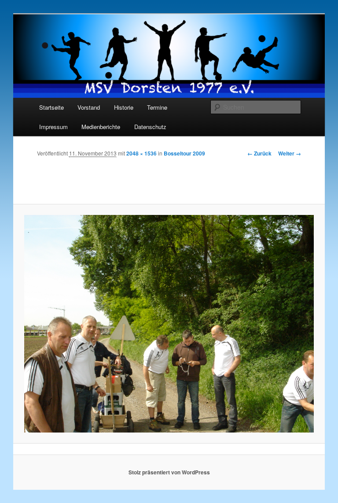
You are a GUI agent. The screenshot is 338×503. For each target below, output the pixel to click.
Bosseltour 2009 (184, 153)
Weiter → (289, 153)
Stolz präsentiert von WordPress (169, 472)
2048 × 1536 (141, 153)
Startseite (51, 107)
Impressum (53, 126)
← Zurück (259, 153)
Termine (157, 107)
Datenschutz (150, 126)
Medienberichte (100, 126)
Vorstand (88, 107)
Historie (123, 107)
